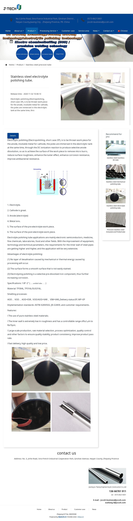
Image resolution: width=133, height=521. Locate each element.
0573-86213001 (94, 18)
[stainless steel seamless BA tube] (116, 147)
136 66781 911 (117, 491)
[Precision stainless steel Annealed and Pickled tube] (116, 219)
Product (19, 64)
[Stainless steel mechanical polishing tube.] (116, 171)
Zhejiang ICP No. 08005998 (66, 514)
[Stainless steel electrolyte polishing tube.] (116, 195)
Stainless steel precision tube (38, 64)
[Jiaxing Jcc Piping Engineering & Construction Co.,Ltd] (12, 7)
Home (8, 31)
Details (13, 135)
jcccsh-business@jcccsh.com (100, 22)
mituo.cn (80, 517)
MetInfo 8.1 (62, 517)
